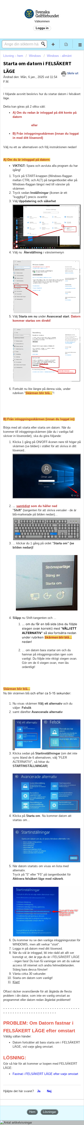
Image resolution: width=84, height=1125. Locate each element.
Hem (32, 1112)
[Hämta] (33, 577)
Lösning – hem (13, 56)
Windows (35, 56)
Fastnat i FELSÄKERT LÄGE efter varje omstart (45, 1074)
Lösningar (49, 1112)
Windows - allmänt (59, 56)
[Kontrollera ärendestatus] (66, 44)
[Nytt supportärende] (53, 44)
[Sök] (44, 44)
